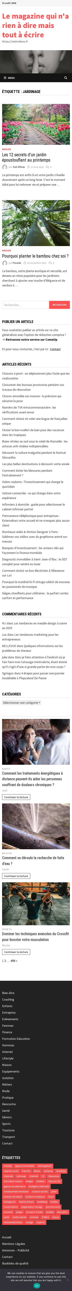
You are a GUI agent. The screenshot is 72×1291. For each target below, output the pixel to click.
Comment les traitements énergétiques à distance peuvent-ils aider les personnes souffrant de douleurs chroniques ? (32, 779)
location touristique (35, 1196)
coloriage (21, 1176)
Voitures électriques (13, 1222)
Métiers (7, 1084)
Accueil (6, 1237)
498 (12, 961)
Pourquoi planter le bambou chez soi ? (35, 256)
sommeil (34, 1217)
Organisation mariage (31, 1206)
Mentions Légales (13, 1244)
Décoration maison (13, 1181)
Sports (7, 929)
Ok (36, 1285)
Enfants (7, 1006)
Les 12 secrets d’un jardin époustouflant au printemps (26, 157)
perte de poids (53, 1206)
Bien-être (8, 993)
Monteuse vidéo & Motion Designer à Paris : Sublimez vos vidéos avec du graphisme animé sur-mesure (35, 536)
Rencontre (9, 1104)
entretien (40, 1181)
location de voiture (13, 1196)
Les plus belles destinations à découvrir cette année (35, 464)
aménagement (45, 1165)
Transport (8, 1137)
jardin (54, 1191)
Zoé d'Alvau (19, 167)
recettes (49, 1212)
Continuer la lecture (16, 797)
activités (8, 1165)
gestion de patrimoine (14, 1186)
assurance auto (11, 1171)
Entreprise (9, 1012)
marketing (42, 1201)
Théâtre (45, 1217)
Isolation (8, 1078)
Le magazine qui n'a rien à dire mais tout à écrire (35, 25)
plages (19, 1212)
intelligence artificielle (39, 1186)
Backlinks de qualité (15, 1263)
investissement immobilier (16, 1191)
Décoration (53, 1176)
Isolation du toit (40, 1191)
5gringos (8, 673)
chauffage (61, 1171)
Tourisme (8, 1130)
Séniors (7, 1117)
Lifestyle (7, 1058)
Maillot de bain (26, 1201)
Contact (7, 1143)
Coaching (8, 999)
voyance (41, 1222)
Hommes (8, 1045)
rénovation (62, 1212)
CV (43, 1176)
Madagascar (10, 1201)
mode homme (11, 1206)
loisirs (51, 1196)
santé (6, 1217)
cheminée (8, 1176)
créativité (33, 1176)
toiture (56, 1217)
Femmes (7, 1026)
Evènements (10, 1019)
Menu (11, 78)
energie (29, 1181)
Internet (7, 1052)
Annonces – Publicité (15, 1250)
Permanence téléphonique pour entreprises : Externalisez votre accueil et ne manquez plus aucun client (36, 520)
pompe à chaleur (34, 1212)
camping (48, 1171)
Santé (6, 768)
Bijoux (37, 1171)
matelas (54, 1201)
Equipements (10, 1071)
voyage (29, 1222)
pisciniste (8, 1212)
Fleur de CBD (54, 1181)
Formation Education (16, 1039)
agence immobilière (24, 1165)
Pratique (7, 1097)
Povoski (17, 262)
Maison (6, 149)
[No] (67, 1280)
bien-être (26, 1171)
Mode (6, 1091)
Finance (7, 1032)
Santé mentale (19, 1217)
